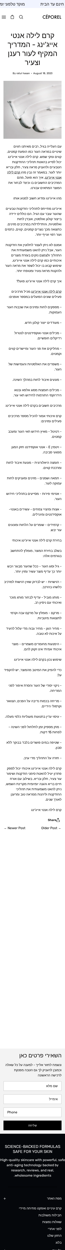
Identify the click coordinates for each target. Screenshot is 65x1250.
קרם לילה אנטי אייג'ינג (46, 292)
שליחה (32, 1125)
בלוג (59, 1242)
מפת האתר (54, 1198)
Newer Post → (14, 828)
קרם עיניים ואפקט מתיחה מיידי (40, 1208)
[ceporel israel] (52, 17)
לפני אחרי (55, 1229)
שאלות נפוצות (52, 1222)
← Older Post (51, 828)
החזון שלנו (54, 1236)
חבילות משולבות (50, 1215)
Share (52, 820)
